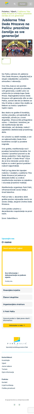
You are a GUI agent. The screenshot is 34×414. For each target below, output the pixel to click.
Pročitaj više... (9, 281)
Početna (5, 11)
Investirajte (6, 360)
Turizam (4, 369)
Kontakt (22, 4)
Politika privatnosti (8, 388)
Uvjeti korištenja (7, 385)
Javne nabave (7, 366)
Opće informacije (8, 372)
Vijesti (13, 11)
